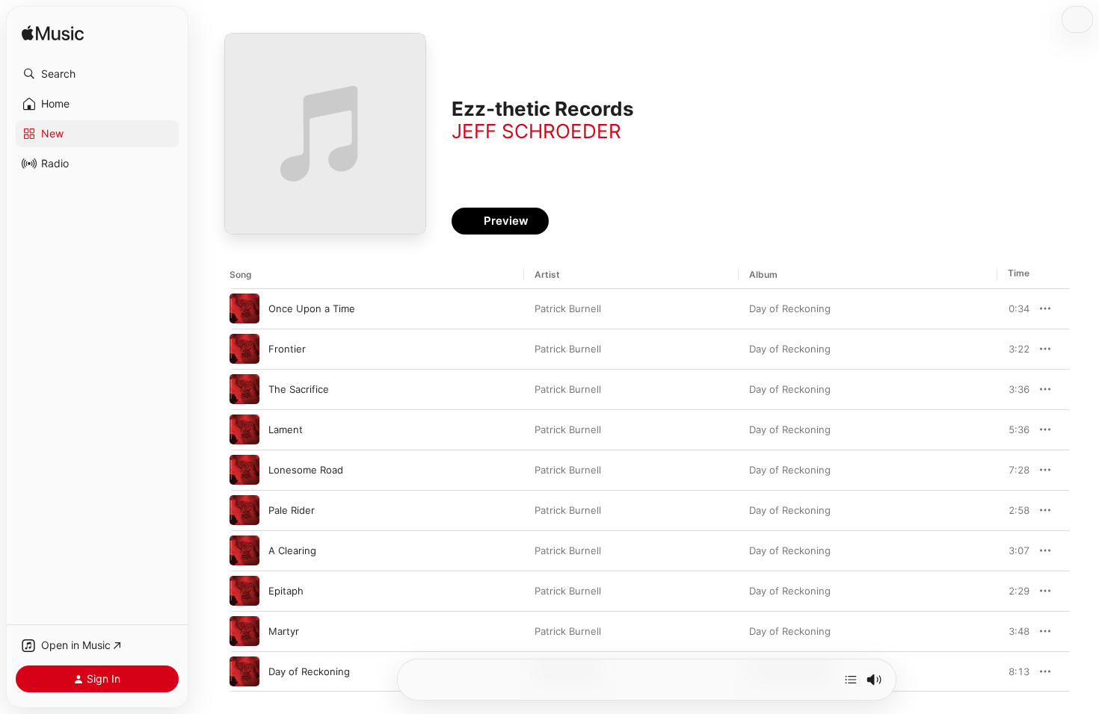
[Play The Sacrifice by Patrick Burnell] (244, 389)
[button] (97, 74)
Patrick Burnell (568, 308)
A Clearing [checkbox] (292, 550)
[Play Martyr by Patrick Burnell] (244, 631)
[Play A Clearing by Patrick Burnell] (244, 550)
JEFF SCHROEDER (536, 131)
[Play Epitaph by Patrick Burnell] (244, 591)
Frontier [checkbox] (287, 349)
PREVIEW (1013, 308)
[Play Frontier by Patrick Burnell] (244, 349)
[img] (53, 34)
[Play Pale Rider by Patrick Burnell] (244, 510)
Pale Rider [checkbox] (291, 510)
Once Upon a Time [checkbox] (311, 308)
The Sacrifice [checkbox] (298, 389)
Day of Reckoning (790, 308)
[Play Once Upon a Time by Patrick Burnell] (244, 308)
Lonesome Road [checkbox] (305, 470)
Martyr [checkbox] (283, 631)
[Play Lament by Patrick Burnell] (244, 429)
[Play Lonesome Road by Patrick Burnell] (244, 470)
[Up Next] (851, 679)
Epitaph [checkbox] (286, 591)
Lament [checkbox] (285, 429)
